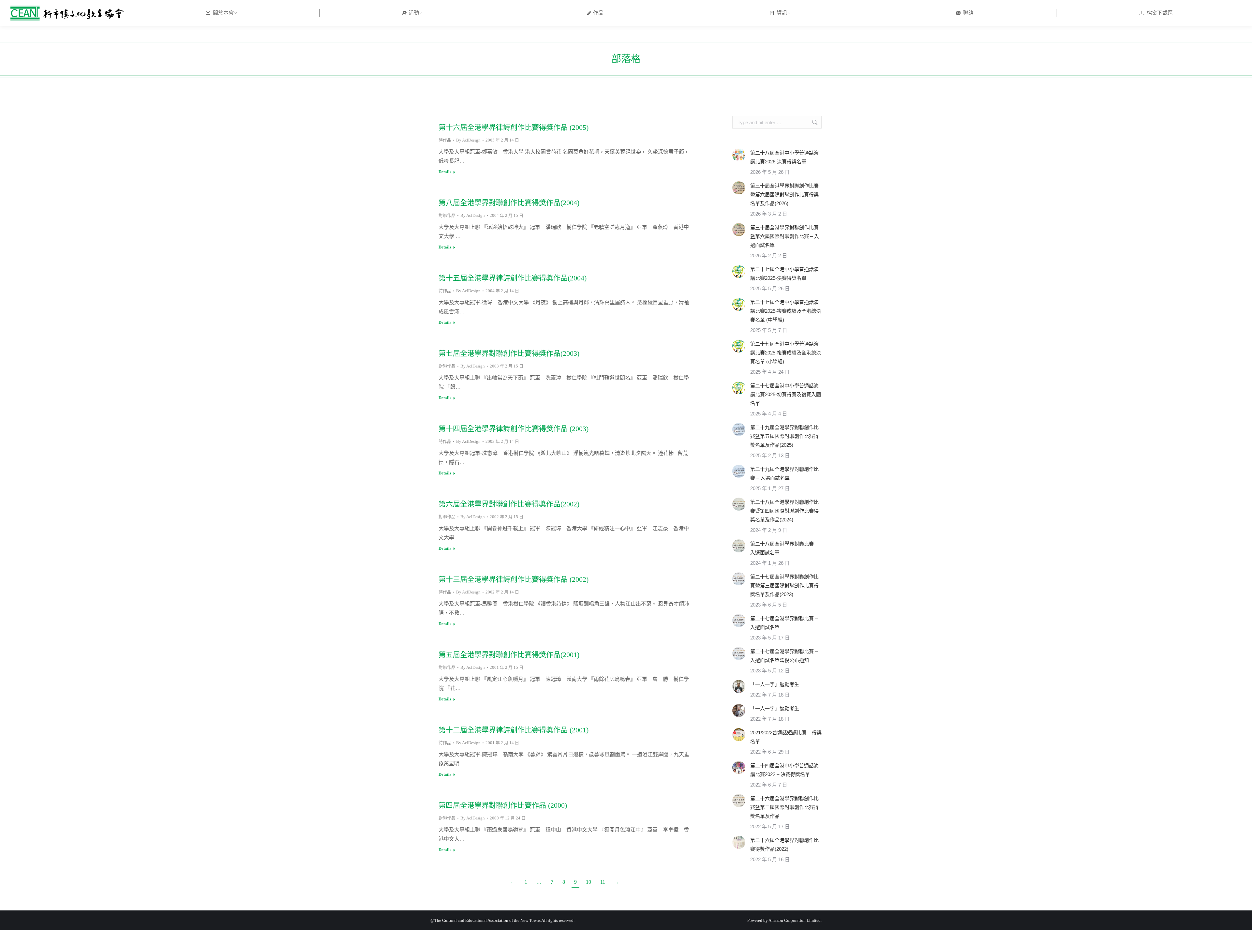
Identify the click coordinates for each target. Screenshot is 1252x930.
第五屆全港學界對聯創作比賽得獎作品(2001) (509, 655)
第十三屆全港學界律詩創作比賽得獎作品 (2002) (514, 579)
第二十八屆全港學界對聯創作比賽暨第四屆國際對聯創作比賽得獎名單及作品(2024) (784, 510)
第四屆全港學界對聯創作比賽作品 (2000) (503, 805)
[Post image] (738, 154)
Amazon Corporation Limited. (795, 920)
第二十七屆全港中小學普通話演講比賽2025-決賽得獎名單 (784, 273)
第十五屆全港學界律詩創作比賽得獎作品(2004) (513, 278)
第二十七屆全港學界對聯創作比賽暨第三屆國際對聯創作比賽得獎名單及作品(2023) (784, 585)
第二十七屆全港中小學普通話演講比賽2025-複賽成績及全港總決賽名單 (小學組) (785, 352)
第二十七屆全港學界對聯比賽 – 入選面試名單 (784, 623)
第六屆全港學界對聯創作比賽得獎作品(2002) (509, 504)
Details (445, 171)
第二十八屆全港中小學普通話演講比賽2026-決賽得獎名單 (784, 157)
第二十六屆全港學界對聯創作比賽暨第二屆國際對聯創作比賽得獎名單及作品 (784, 807)
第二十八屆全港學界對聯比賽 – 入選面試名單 (784, 548)
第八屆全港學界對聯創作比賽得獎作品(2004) (509, 203)
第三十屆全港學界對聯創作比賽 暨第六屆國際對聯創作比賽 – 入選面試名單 (784, 236)
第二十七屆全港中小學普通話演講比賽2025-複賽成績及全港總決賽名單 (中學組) (785, 310)
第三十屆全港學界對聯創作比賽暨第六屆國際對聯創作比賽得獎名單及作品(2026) (784, 194)
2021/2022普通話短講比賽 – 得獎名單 (786, 737)
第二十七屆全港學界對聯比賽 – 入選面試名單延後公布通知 (784, 656)
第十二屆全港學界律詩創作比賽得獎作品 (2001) (514, 730)
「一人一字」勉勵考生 (774, 684)
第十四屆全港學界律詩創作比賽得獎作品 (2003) (514, 429)
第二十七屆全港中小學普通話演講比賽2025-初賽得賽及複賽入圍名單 (785, 394)
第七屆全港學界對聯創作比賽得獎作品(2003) (509, 353)
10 (588, 882)
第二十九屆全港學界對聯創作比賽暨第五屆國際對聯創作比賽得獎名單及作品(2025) (784, 436)
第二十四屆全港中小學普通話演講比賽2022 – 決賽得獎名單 (784, 770)
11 (602, 882)
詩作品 (445, 140)
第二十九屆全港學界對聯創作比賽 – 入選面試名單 (784, 473)
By (468, 140)
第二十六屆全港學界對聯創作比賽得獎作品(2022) (784, 844)
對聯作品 (447, 215)
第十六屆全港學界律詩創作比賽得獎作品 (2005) (514, 127)
